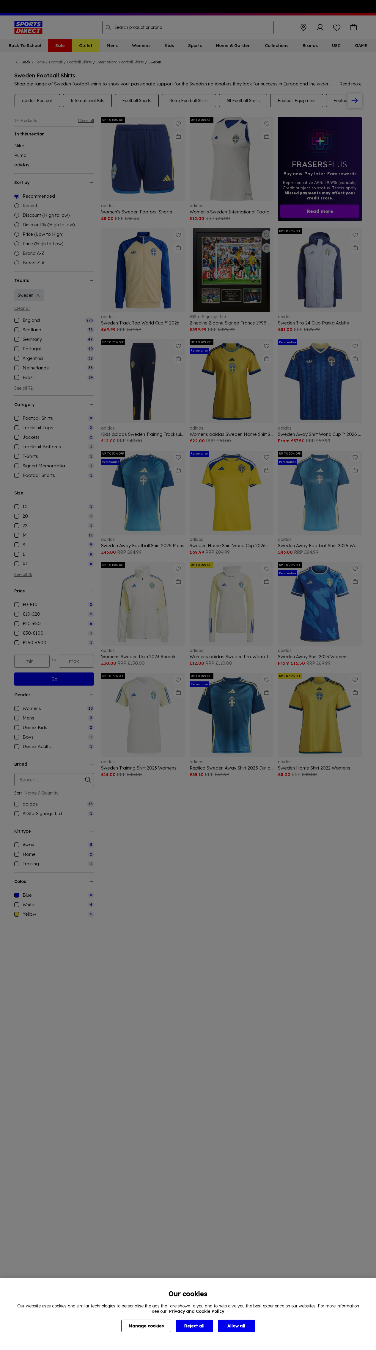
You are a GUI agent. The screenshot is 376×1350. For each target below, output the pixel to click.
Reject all (194, 1326)
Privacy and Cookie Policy (196, 1311)
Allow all (236, 1326)
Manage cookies (146, 1326)
